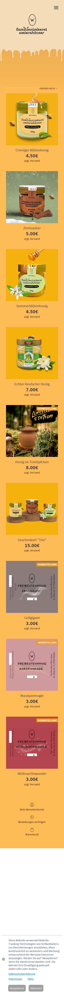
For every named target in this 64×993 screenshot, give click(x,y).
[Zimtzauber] (32, 197)
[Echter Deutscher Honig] (32, 353)
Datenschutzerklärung (22, 974)
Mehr (31, 979)
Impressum (15, 979)
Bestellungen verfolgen (32, 822)
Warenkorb (32, 834)
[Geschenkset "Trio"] (32, 509)
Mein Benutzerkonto (32, 809)
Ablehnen (36, 988)
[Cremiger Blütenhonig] (32, 119)
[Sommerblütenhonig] (32, 275)
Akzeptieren (17, 988)
